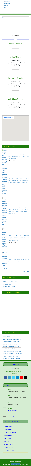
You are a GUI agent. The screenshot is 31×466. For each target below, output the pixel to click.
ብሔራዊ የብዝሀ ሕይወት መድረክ (10, 289)
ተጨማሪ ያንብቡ (25, 271)
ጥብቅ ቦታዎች (7, 441)
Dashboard (18, 461)
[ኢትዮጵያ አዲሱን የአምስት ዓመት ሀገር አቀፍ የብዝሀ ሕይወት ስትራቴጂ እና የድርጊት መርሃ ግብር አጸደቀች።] (4, 157)
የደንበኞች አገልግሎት (8, 447)
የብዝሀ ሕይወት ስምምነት (9, 451)
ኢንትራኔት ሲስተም (8, 426)
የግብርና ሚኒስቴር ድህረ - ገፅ (9, 336)
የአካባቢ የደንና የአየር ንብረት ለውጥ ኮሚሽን (12, 339)
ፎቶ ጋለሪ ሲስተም (8, 429)
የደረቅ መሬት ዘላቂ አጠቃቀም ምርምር (11, 346)
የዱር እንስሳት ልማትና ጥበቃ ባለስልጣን (11, 341)
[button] (2, 12)
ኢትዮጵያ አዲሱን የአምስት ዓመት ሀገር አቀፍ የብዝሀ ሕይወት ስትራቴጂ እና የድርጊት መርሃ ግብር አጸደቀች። (19, 156)
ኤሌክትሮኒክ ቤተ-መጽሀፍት (10, 432)
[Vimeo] (21, 377)
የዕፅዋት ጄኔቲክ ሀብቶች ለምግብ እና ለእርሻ (12, 349)
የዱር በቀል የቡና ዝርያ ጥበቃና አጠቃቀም (11, 356)
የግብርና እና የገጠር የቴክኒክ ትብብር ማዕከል (12, 351)
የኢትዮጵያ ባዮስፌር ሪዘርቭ (9, 286)
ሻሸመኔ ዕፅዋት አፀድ (7, 284)
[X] (13, 377)
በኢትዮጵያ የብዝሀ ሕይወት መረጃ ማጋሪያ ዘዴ (12, 353)
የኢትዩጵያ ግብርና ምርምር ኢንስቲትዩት (11, 358)
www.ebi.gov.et (12, 416)
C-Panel (12, 461)
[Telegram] (17, 377)
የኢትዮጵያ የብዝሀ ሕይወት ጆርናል (10, 281)
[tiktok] (25, 377)
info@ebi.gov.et (12, 410)
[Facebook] (5, 377)
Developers (15, 464)
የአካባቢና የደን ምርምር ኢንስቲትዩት (10, 344)
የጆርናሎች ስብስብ (8, 435)
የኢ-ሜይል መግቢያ (8, 444)
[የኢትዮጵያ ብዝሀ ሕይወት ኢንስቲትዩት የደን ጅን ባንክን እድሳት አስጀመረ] (4, 261)
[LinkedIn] (9, 377)
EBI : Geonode (8, 438)
